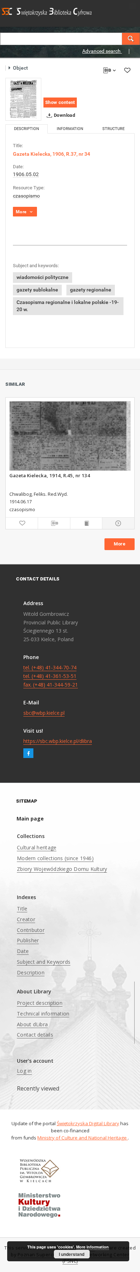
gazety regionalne (90, 290)
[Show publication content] (86, 523)
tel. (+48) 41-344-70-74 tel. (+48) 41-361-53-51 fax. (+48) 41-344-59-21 (50, 676)
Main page (30, 818)
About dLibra (32, 1024)
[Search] (131, 39)
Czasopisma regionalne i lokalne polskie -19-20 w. (68, 305)
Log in (24, 1070)
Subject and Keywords (43, 961)
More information (92, 1246)
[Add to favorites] (127, 70)
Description (31, 972)
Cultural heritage (36, 847)
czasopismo (26, 196)
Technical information (43, 1013)
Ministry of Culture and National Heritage (82, 1137)
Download (64, 115)
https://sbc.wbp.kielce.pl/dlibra (57, 741)
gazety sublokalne (37, 290)
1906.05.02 (26, 174)
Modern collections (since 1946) (55, 858)
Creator (26, 919)
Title (22, 908)
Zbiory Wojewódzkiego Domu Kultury (62, 869)
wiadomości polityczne (43, 277)
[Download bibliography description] (54, 523)
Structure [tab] (113, 128)
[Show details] (117, 523)
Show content (60, 102)
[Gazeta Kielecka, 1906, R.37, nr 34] (23, 99)
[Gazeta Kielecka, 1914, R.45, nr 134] (70, 435)
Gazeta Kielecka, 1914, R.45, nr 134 (49, 475)
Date (23, 951)
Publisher (28, 940)
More (119, 544)
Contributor (31, 930)
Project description (39, 1002)
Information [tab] (70, 128)
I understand (71, 1254)
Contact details (35, 1034)
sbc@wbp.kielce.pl (44, 712)
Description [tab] (26, 128)
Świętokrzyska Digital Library (88, 1123)
